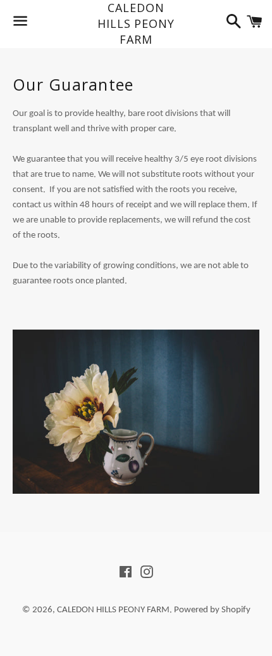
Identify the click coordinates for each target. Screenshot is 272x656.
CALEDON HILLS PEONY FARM (136, 23)
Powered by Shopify (212, 610)
